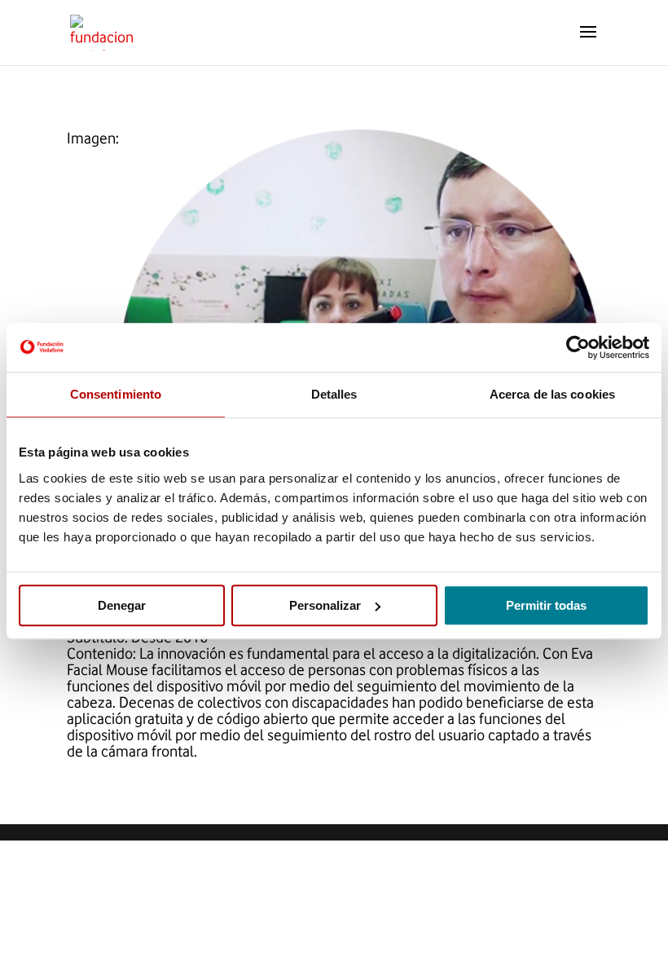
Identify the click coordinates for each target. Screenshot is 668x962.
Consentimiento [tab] (115, 394)
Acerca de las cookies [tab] (552, 394)
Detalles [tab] (334, 394)
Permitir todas (546, 605)
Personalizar (325, 605)
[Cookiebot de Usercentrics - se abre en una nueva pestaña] (578, 347)
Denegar (122, 605)
